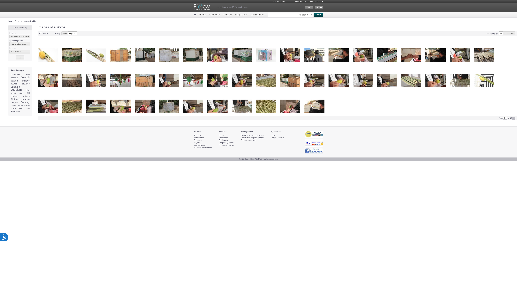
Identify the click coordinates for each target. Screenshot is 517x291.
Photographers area (248, 140)
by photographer (16, 40)
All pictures (223, 140)
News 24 (227, 14)
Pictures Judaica (20, 99)
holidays (14, 78)
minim (21, 93)
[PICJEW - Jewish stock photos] (202, 7)
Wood (18, 111)
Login (309, 7)
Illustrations (214, 14)
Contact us (312, 1)
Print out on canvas (226, 145)
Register (319, 7)
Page (501, 118)
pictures (26, 96)
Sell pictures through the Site (252, 135)
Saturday (25, 102)
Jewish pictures (20, 84)
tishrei (13, 111)
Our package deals (226, 143)
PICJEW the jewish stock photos (266, 159)
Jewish (25, 77)
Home (10, 21)
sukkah (27, 105)
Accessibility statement (203, 147)
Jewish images (20, 80)
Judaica (15, 86)
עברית (321, 1)
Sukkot (21, 108)
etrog (28, 74)
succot (20, 105)
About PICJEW (300, 1)
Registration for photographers (252, 138)
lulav (28, 90)
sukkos (13, 108)
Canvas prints (257, 14)
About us (197, 135)
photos (14, 96)
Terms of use (199, 138)
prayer (14, 102)
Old (28, 93)
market (13, 93)
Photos (202, 14)
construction (15, 74)
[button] (305, 15)
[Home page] (195, 14)
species (13, 105)
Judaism (16, 89)
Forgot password (277, 138)
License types (199, 145)
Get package (241, 14)
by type (12, 33)
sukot (28, 108)
